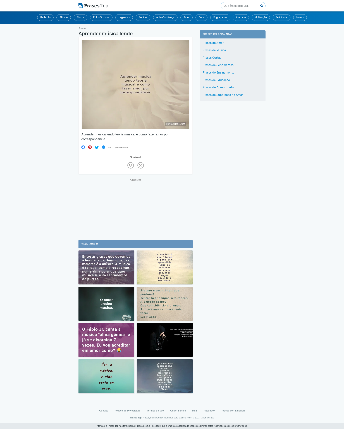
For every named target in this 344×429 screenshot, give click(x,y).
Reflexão (45, 17)
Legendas (124, 17)
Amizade (241, 17)
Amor (186, 17)
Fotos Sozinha (101, 17)
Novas (300, 17)
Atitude (63, 17)
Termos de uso (155, 410)
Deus (201, 17)
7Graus (210, 417)
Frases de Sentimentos (218, 65)
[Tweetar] (96, 147)
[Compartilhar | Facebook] (83, 147)
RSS (194, 410)
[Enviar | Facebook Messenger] (103, 147)
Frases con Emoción (233, 410)
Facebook (209, 410)
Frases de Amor (213, 43)
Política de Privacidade (127, 410)
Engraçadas (220, 17)
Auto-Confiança (165, 17)
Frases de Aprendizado (218, 87)
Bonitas (143, 17)
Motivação (261, 17)
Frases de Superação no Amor (223, 95)
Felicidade (281, 17)
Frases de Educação (216, 80)
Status (80, 17)
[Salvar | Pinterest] (90, 147)
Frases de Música (214, 50)
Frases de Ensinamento (218, 72)
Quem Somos (178, 410)
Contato (103, 410)
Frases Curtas (212, 57)
